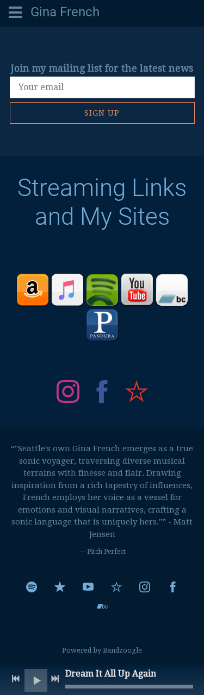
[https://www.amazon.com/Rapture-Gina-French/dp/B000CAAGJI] (32, 290)
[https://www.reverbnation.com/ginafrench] (136, 393)
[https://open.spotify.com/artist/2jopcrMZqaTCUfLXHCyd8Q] (31, 587)
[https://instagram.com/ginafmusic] (144, 587)
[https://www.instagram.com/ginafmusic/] (68, 393)
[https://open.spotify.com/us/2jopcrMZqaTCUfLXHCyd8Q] (102, 290)
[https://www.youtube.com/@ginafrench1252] (88, 587)
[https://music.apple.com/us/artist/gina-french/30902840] (59, 587)
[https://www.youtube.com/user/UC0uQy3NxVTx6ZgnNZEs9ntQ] (137, 290)
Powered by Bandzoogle (102, 650)
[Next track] (55, 679)
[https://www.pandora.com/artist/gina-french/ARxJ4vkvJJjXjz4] (102, 324)
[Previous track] (16, 679)
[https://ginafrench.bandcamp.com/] (102, 606)
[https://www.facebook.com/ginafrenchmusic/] (102, 393)
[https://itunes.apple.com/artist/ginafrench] (67, 290)
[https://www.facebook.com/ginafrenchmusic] (173, 587)
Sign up (102, 113)
